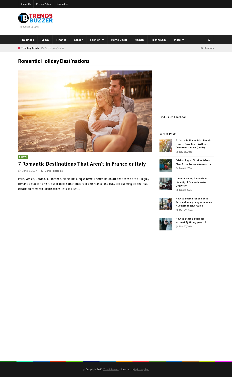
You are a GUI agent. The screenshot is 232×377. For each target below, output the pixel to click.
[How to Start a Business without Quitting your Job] (166, 224)
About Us (26, 4)
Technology (158, 39)
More (177, 39)
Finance (61, 39)
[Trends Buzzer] (35, 21)
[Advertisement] (162, 21)
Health (139, 39)
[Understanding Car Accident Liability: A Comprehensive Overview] (166, 184)
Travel (23, 157)
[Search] (209, 39)
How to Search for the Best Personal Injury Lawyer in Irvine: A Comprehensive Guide (194, 202)
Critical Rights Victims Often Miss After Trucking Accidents (193, 162)
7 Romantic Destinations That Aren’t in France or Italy (82, 163)
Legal (45, 39)
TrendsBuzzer (111, 369)
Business (28, 39)
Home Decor (119, 39)
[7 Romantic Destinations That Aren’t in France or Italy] (85, 111)
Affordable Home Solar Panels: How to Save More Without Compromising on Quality (194, 144)
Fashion (95, 39)
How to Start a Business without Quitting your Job (191, 220)
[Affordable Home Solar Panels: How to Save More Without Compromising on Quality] (166, 145)
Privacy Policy (43, 4)
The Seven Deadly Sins (52, 48)
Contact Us (62, 4)
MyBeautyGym (141, 369)
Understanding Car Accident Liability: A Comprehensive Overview (192, 182)
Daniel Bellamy (54, 170)
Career (78, 39)
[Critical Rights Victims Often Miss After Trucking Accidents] (166, 165)
